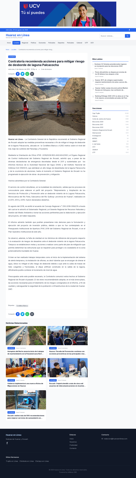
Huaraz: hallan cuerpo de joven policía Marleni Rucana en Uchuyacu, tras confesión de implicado (111, 89)
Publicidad (73, 445)
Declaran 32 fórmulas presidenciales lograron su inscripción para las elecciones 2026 (111, 65)
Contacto (73, 448)
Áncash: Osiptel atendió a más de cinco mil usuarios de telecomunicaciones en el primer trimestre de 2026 (67, 384)
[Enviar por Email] (32, 74)
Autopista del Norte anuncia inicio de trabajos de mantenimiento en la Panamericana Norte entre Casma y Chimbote (25, 352)
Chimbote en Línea (27, 461)
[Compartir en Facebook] (18, 74)
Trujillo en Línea (12, 461)
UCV (92, 43)
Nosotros (73, 442)
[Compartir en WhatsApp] (27, 74)
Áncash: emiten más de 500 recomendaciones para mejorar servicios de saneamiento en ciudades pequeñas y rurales (25, 417)
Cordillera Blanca (22, 306)
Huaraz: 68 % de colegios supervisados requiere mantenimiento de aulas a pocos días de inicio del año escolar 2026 (111, 81)
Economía (42, 43)
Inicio (9, 43)
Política (33, 43)
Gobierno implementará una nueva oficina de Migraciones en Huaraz (25, 384)
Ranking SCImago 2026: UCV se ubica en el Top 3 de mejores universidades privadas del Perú (111, 97)
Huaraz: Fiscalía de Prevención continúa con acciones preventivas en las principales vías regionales (67, 352)
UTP (86, 43)
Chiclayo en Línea (42, 461)
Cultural (79, 43)
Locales (16, 43)
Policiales (51, 43)
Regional (25, 43)
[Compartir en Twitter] (22, 74)
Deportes (61, 43)
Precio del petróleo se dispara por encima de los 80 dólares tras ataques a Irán (110, 73)
